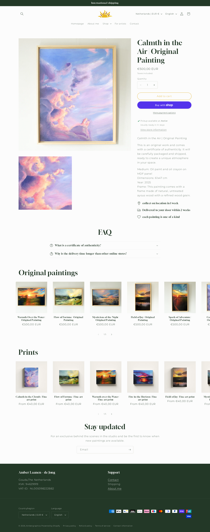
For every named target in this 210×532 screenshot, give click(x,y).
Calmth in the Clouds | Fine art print (31, 398)
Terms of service (102, 526)
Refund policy (85, 526)
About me (114, 488)
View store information (153, 129)
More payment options (164, 112)
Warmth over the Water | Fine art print (105, 398)
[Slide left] (98, 334)
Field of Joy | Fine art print (180, 396)
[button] (22, 13)
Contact (113, 479)
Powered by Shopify (50, 526)
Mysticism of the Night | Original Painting (105, 318)
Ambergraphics (33, 526)
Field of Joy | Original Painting (143, 318)
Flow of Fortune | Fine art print (68, 398)
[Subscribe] (129, 449)
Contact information (123, 526)
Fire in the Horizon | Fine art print (143, 398)
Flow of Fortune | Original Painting (68, 318)
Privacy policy (69, 526)
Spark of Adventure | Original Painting (180, 318)
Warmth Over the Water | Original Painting (31, 318)
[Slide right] (111, 334)
